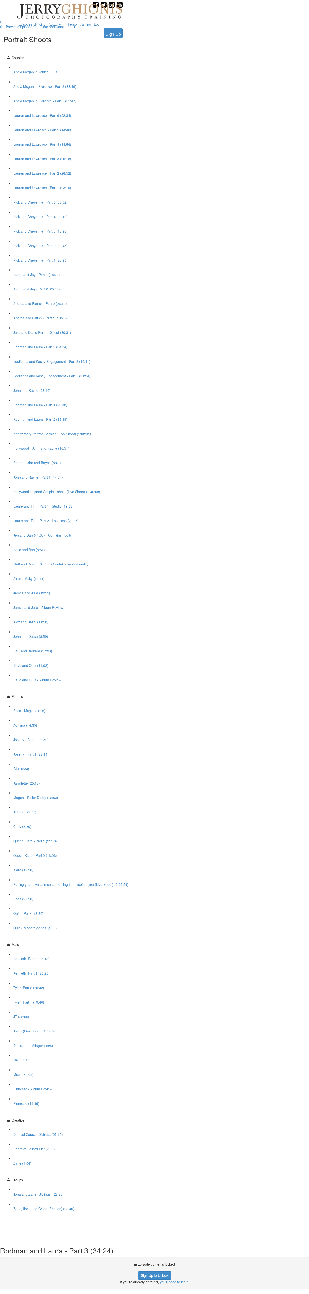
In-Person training (77, 24)
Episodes (25, 24)
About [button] (53, 24)
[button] (0, 21)
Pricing (40, 24)
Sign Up (113, 34)
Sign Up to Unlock (154, 1275)
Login (98, 24)
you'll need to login (174, 1282)
